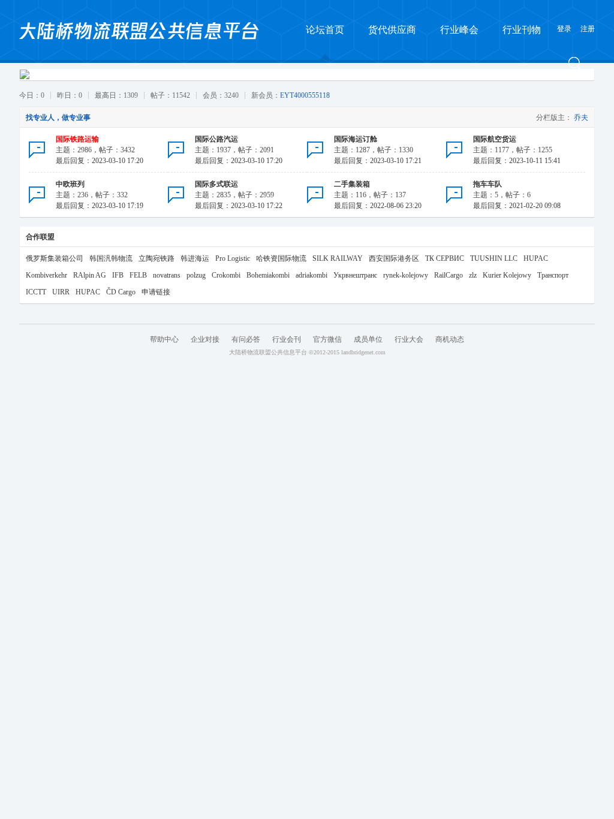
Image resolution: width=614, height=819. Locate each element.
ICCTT (36, 292)
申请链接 (156, 292)
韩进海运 (194, 258)
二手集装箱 (352, 184)
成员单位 (368, 339)
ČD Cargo (121, 292)
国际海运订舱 (355, 139)
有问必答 (245, 339)
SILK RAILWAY (337, 258)
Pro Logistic (232, 258)
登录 (564, 29)
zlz (473, 275)
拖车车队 (487, 184)
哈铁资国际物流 (281, 258)
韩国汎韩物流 (111, 258)
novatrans (166, 275)
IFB (118, 275)
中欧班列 (70, 184)
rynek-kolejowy (405, 275)
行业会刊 (286, 339)
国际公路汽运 (216, 139)
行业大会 (409, 339)
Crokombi (226, 275)
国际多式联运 (216, 184)
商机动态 (449, 339)
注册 (587, 29)
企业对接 (205, 339)
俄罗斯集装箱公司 (54, 258)
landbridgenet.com (363, 352)
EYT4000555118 (305, 95)
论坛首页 (325, 30)
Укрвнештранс (355, 275)
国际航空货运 (494, 139)
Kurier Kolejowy (507, 275)
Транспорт (552, 275)
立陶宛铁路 (156, 258)
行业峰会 (459, 30)
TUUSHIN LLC (493, 258)
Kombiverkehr (46, 275)
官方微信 (327, 339)
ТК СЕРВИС (444, 258)
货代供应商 (392, 30)
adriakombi (311, 275)
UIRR (61, 292)
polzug (196, 275)
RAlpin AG (89, 275)
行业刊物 (521, 30)
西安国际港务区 (394, 258)
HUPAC (535, 258)
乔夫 (581, 117)
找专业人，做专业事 (58, 117)
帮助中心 (164, 339)
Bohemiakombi (268, 275)
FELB (138, 275)
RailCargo (448, 275)
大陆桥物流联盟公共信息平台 (268, 352)
